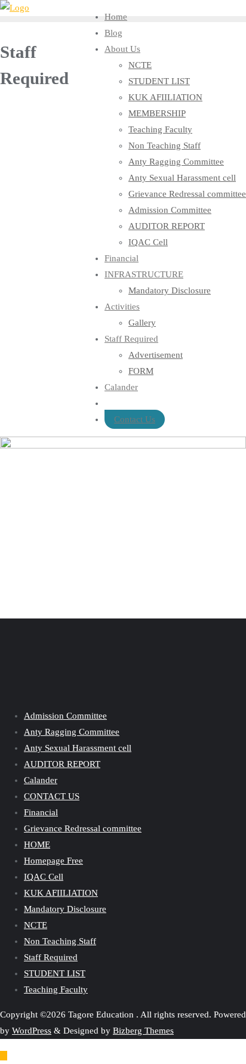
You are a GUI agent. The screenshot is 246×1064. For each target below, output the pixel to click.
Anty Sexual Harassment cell (77, 748)
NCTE (35, 925)
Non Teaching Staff (60, 941)
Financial (41, 812)
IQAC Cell (43, 876)
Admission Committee (65, 715)
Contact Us (134, 419)
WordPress (31, 1030)
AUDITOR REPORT (62, 764)
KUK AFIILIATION (61, 893)
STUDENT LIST (54, 973)
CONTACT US (51, 796)
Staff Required (51, 957)
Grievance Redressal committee (83, 828)
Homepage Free (53, 860)
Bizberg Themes (143, 1030)
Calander (40, 780)
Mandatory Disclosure (65, 909)
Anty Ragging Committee (71, 732)
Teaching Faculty (56, 989)
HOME (37, 844)
